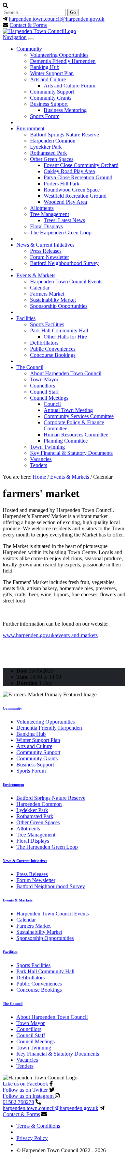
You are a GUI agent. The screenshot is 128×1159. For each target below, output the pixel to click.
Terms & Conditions (38, 1126)
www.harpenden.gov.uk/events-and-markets (50, 635)
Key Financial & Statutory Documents (71, 453)
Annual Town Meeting (68, 410)
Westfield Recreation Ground (75, 196)
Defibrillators (44, 343)
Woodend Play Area (65, 202)
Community (29, 49)
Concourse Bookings (52, 355)
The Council (29, 367)
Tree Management (49, 214)
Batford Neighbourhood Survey (64, 263)
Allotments (42, 208)
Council (52, 404)
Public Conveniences (52, 349)
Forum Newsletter (49, 257)
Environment (30, 128)
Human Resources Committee (76, 434)
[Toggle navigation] (30, 39)
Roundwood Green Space (72, 190)
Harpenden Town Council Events (66, 281)
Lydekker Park (46, 147)
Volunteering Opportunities (59, 55)
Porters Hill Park (62, 183)
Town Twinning (47, 447)
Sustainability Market (53, 300)
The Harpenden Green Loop (60, 232)
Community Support (52, 92)
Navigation (15, 37)
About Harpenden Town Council (65, 373)
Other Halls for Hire (65, 337)
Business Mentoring (65, 110)
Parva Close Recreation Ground (78, 177)
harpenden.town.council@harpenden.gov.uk (56, 19)
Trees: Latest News (64, 220)
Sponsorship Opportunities (58, 306)
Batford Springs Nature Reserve (64, 134)
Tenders (38, 465)
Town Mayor (44, 379)
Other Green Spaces (51, 159)
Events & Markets (35, 275)
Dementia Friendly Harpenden (63, 61)
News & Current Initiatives (45, 245)
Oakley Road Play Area (69, 171)
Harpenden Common (52, 141)
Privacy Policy (32, 1138)
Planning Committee (66, 441)
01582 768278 (18, 1102)
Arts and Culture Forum (69, 85)
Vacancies (41, 459)
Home (39, 477)
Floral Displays (46, 226)
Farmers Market (47, 294)
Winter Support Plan (52, 73)
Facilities (25, 318)
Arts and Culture (48, 79)
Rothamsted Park (48, 153)
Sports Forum (44, 116)
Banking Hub (44, 67)
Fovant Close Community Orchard (81, 165)
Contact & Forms (28, 25)
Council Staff (44, 392)
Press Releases (45, 251)
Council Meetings (49, 398)
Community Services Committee (79, 416)
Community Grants (50, 98)
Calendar (39, 288)
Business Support (49, 104)
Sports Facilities (47, 324)
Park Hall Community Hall (59, 330)
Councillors (42, 385)
